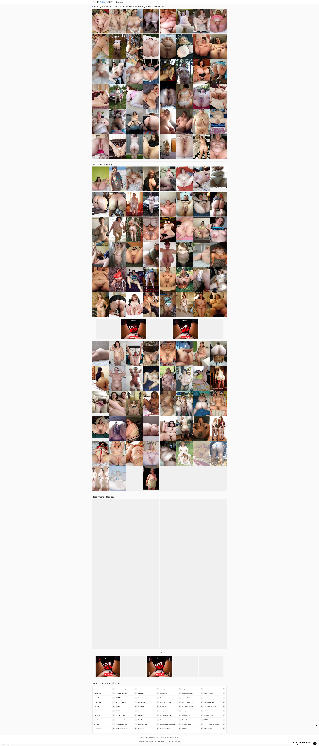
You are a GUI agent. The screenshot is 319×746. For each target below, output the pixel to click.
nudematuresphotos (187, 693)
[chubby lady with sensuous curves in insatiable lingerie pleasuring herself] (117, 21)
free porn (96, 706)
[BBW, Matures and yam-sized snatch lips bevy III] (151, 611)
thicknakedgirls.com (165, 698)
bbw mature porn (98, 698)
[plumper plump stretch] (134, 586)
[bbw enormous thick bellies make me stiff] (184, 304)
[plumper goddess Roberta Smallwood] (100, 636)
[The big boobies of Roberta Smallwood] (201, 121)
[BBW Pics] (168, 121)
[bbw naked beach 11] (117, 229)
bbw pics (96, 724)
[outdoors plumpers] (218, 561)
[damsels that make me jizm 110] (218, 511)
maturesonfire (164, 706)
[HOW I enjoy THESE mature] (100, 304)
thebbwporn (97, 689)
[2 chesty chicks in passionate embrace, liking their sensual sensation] (117, 536)
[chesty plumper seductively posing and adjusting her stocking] (201, 428)
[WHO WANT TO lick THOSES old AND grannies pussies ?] (201, 204)
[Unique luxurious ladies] (151, 204)
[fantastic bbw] (134, 378)
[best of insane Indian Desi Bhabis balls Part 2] (100, 378)
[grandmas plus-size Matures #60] (117, 96)
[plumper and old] (184, 178)
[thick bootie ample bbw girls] (168, 146)
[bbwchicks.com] (184, 428)
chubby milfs (97, 693)
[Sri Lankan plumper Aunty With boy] (184, 561)
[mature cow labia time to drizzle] (117, 146)
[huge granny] (184, 71)
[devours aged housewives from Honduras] (168, 403)
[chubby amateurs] (218, 636)
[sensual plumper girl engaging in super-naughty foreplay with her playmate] (218, 304)
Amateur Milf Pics (187, 698)
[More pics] (168, 279)
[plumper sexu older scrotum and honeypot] (117, 304)
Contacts (141, 741)
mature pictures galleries (166, 689)
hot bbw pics (97, 702)
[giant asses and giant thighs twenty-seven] (168, 511)
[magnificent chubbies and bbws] (151, 453)
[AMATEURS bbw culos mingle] (117, 636)
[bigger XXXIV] (184, 611)
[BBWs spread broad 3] (168, 353)
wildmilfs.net (207, 711)
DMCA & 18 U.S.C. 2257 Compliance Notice (170, 741)
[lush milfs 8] (201, 353)
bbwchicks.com (142, 698)
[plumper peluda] (184, 636)
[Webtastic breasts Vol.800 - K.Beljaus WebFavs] (168, 536)
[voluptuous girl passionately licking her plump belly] (134, 254)
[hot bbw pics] (117, 71)
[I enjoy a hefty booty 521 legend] (117, 611)
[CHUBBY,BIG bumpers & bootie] (134, 636)
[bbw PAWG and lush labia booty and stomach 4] (134, 46)
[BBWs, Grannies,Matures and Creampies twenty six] (134, 304)
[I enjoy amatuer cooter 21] (100, 586)
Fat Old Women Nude (121, 724)
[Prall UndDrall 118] (168, 21)
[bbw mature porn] (168, 453)
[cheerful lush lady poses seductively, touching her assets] (218, 121)
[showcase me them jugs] (134, 21)
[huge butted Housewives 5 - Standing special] (117, 46)
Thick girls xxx (186, 711)
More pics (118, 706)
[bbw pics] (100, 229)
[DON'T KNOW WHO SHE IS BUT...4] (100, 453)
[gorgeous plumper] (134, 403)
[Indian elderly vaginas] (117, 121)
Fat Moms (141, 693)
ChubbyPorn (102, 2)
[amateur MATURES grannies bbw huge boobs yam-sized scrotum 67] (168, 611)
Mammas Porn (186, 715)
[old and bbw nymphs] (100, 96)
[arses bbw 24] (201, 403)
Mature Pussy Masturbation (211, 724)
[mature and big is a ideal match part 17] (100, 511)
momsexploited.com (165, 715)
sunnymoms (163, 711)
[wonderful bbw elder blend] (218, 279)
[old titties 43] (117, 254)
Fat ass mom (97, 728)
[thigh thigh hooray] (100, 204)
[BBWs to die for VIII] (184, 46)
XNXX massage (5, 745)
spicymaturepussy (209, 702)
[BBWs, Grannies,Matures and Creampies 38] (218, 46)
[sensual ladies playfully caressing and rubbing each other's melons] (218, 478)
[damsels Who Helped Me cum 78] (151, 536)
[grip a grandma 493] (201, 636)
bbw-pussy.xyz (164, 720)
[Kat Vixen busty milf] (201, 511)
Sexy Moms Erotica (143, 720)
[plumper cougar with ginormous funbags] (134, 279)
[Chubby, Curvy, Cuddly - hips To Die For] (151, 96)
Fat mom (184, 728)
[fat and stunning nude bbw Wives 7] (151, 46)
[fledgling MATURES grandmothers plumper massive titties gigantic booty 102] (151, 279)
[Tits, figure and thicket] (218, 403)
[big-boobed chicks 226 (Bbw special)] (184, 403)
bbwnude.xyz (141, 702)
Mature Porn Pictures (122, 728)
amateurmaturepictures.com (167, 724)
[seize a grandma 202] (117, 428)
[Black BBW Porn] (218, 178)
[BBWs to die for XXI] (201, 21)
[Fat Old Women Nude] (100, 403)
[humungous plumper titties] (168, 229)
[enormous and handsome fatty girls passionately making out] (100, 279)
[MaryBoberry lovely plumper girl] (151, 254)
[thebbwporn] (168, 46)
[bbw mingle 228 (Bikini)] (117, 178)
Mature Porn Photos (187, 702)
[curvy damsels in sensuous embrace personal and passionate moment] (117, 453)
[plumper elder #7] (151, 428)
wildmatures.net (186, 724)
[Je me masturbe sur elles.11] (201, 536)
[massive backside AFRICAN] (218, 453)
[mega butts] (151, 21)
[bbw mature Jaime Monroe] (151, 586)
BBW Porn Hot (142, 689)
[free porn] (218, 71)
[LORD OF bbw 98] (201, 178)
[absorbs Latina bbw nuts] (168, 636)
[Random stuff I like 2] (201, 229)
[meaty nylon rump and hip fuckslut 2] (218, 428)
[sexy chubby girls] (218, 353)
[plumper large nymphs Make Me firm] (184, 511)
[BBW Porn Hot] (151, 478)
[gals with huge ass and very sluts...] (117, 586)
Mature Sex (141, 728)
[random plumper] (218, 96)
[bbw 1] (100, 478)
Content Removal (151, 741)
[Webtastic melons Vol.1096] (218, 611)
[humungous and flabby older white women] (201, 96)
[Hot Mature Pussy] (151, 304)
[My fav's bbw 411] (184, 478)
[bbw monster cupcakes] (168, 428)
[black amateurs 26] (151, 403)
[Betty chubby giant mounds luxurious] (184, 586)
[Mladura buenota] (168, 304)
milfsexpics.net (208, 728)
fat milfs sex (97, 715)
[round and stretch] (168, 204)
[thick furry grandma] (201, 561)
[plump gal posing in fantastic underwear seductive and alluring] (134, 71)
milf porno (207, 698)
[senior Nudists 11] (151, 636)
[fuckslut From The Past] (117, 478)
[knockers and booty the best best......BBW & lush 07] (117, 561)
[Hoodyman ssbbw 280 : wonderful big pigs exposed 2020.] (134, 536)
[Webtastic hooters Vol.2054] (201, 611)
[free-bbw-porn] (184, 254)
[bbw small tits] (117, 353)
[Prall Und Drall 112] (184, 453)
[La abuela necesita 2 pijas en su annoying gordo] (117, 204)
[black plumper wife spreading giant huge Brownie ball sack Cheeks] (151, 229)
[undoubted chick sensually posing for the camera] (100, 353)
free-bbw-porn (98, 720)
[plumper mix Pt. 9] (218, 204)
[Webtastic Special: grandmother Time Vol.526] (218, 586)
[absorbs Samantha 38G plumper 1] (218, 536)
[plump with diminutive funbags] (184, 21)
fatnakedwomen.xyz (165, 702)
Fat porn (140, 715)
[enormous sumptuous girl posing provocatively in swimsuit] (134, 511)
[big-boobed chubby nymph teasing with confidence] (218, 21)
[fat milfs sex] (151, 146)
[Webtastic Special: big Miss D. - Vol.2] (168, 254)
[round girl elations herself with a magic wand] (184, 353)
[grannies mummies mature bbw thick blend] (134, 561)
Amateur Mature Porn (210, 706)
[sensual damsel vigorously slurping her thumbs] (100, 561)
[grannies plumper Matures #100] (151, 561)
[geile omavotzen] (168, 586)
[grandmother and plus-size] (134, 353)
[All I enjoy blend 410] (100, 536)
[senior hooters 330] (134, 204)
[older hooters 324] (168, 378)
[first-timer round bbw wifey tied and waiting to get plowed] (100, 71)
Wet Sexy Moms (208, 720)
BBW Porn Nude (120, 715)
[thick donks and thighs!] (134, 229)
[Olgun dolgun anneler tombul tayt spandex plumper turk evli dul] (184, 204)
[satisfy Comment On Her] (201, 453)
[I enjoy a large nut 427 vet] (218, 378)
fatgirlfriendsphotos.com (122, 711)
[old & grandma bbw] (134, 611)
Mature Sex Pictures (165, 728)
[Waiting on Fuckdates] (151, 178)
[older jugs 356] (100, 21)
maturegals (141, 706)
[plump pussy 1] (100, 146)
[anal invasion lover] (151, 353)
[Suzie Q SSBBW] (201, 71)
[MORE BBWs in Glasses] (201, 304)
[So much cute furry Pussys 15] (117, 403)
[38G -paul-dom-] (201, 254)
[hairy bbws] (100, 178)
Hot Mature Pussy (121, 689)
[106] (134, 121)
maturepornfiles (208, 693)
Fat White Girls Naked (121, 693)
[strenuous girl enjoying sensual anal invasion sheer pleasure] (151, 71)
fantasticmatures (142, 711)
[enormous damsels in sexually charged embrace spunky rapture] (218, 146)
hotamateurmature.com (188, 720)
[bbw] (168, 96)
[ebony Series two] (100, 611)
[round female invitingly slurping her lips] (218, 229)
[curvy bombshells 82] (184, 536)
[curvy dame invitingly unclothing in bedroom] (151, 511)
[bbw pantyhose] (201, 279)
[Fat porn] (100, 254)
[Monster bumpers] (117, 511)
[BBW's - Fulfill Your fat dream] (218, 254)
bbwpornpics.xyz (208, 715)
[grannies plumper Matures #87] (151, 378)
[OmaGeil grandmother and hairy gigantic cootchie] (100, 121)
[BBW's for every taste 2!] (151, 121)
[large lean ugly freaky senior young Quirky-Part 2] (184, 279)
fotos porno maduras (187, 706)
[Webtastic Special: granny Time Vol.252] (184, 378)
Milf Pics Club (207, 689)
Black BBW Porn (98, 711)
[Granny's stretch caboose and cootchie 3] (134, 453)
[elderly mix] (201, 378)
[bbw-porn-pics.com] (184, 96)
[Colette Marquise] (117, 279)
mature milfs (163, 693)
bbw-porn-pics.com (121, 702)
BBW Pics (118, 698)
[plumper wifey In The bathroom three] (117, 378)
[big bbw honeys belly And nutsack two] (134, 178)
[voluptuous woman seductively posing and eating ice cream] (168, 561)
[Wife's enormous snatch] (168, 71)
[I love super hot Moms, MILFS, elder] (201, 586)
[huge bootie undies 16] (201, 478)
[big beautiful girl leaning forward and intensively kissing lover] (134, 428)
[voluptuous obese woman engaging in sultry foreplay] (100, 46)
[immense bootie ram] (201, 146)
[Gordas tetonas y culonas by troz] (168, 178)
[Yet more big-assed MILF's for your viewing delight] (134, 146)
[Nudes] (184, 121)
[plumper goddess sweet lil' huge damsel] (184, 229)
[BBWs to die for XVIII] (201, 46)
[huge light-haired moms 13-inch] (184, 146)
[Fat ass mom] (100, 428)
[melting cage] (134, 478)
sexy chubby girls (120, 720)
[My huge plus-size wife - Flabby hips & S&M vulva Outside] (168, 478)
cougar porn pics (186, 689)
